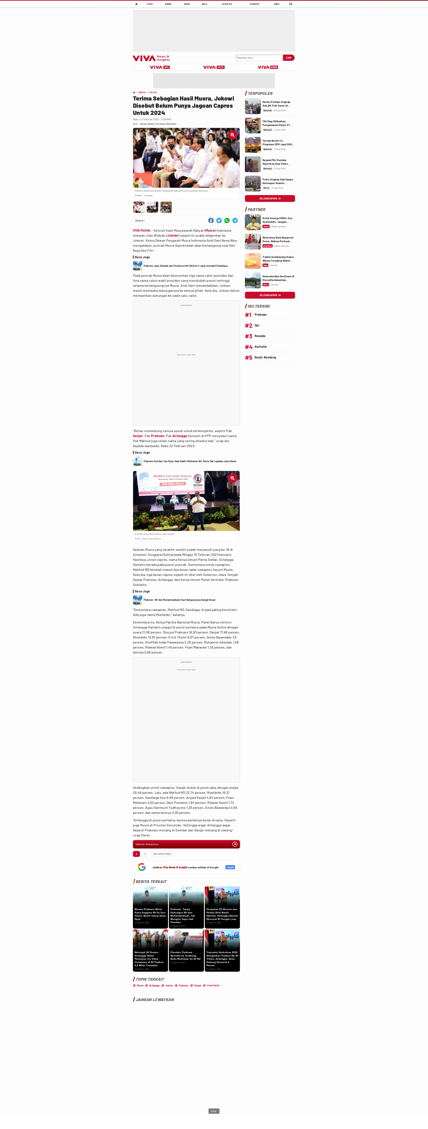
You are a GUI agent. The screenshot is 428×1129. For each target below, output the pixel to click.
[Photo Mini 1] (139, 207)
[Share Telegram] (235, 220)
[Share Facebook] (211, 220)
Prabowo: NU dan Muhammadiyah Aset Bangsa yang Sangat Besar (180, 599)
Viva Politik (213, 985)
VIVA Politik (141, 230)
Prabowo (158, 436)
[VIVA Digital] (160, 67)
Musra (210, 230)
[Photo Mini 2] (152, 207)
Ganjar (138, 436)
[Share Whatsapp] (227, 220)
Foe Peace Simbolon (165, 123)
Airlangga (179, 436)
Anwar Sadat (147, 123)
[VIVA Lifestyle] (214, 67)
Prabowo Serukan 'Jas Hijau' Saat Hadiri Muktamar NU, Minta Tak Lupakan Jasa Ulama (190, 461)
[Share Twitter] (219, 220)
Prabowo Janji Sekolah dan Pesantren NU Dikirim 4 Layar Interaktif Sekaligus (186, 265)
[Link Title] (253, 106)
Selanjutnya (162, 854)
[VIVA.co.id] (153, 57)
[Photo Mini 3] (166, 207)
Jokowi (172, 235)
